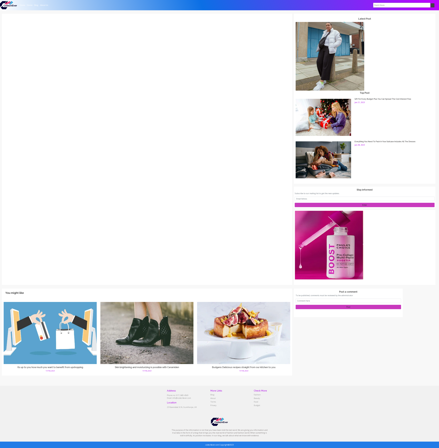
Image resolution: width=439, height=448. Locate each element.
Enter (364, 205)
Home (23, 5)
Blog (36, 5)
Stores (29, 5)
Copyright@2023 (226, 445)
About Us (44, 5)
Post (348, 307)
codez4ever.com (212, 445)
